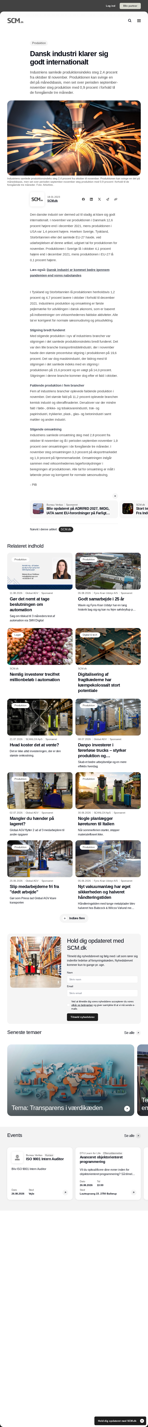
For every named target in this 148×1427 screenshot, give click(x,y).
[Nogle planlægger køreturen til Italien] (108, 804)
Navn (70, 972)
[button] (115, 496)
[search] (129, 20)
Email (70, 986)
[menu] (139, 20)
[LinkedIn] (91, 199)
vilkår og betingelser (82, 1005)
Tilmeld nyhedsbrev (82, 1017)
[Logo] (15, 20)
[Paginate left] (10, 1080)
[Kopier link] (115, 199)
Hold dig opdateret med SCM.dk (117, 1420)
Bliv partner (130, 5)
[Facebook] (83, 199)
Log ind (110, 5)
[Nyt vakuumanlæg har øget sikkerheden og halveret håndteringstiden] (108, 875)
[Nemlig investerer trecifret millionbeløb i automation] (40, 655)
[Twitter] (99, 199)
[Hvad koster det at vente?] (40, 728)
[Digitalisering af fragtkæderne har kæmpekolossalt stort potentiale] (108, 660)
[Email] (107, 199)
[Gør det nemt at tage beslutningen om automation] (40, 588)
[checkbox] (68, 1005)
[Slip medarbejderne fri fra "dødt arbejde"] (40, 872)
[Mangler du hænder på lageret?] (40, 804)
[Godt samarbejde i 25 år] (108, 582)
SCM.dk (52, 200)
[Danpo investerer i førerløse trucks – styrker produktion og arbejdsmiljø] (108, 734)
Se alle (129, 1033)
